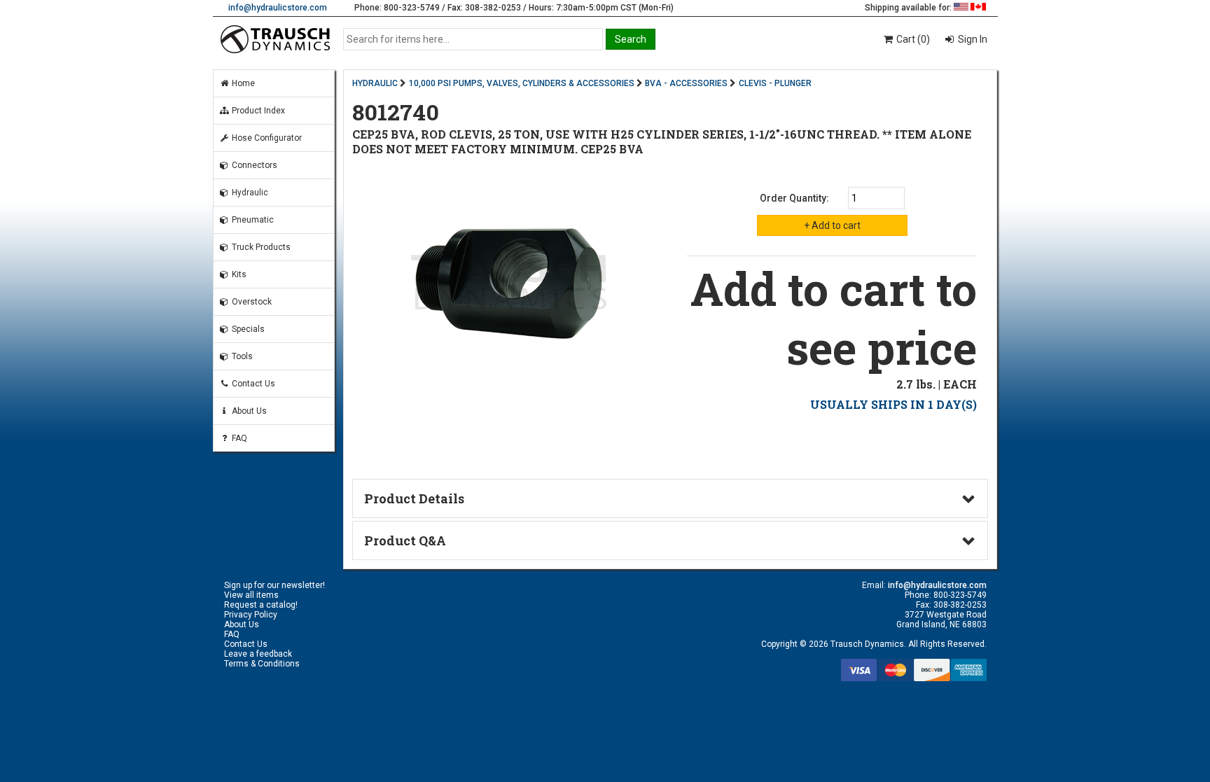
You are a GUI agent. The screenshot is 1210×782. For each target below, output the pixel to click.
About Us (248, 411)
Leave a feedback (258, 654)
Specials (247, 329)
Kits (238, 274)
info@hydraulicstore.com (277, 8)
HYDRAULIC (375, 83)
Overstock (251, 302)
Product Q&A (405, 540)
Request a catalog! (261, 605)
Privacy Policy (250, 615)
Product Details (414, 498)
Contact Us (252, 384)
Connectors (253, 165)
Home (242, 83)
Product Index (257, 111)
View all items (251, 595)
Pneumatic (252, 220)
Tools (241, 356)
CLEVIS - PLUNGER (775, 83)
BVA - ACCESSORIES (686, 83)
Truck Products (260, 247)
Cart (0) (912, 39)
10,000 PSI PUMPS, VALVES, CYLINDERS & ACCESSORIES (521, 83)
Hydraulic (249, 192)
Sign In (971, 39)
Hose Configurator (266, 138)
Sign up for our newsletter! (274, 585)
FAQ (238, 438)
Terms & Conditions (262, 664)
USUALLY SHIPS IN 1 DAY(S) (893, 404)
